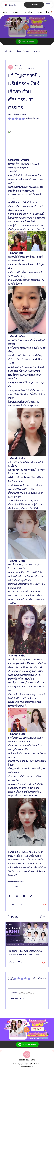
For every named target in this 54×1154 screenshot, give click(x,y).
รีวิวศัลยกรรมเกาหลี (15, 886)
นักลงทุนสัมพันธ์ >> (27, 1066)
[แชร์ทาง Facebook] (9, 895)
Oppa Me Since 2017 (27, 1060)
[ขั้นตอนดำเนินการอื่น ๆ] (44, 67)
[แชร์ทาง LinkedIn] (23, 895)
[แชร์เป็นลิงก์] (30, 895)
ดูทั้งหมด (43, 916)
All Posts (8, 51)
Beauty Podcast (23, 51)
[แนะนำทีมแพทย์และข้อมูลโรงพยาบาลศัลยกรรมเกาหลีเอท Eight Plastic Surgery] (27, 934)
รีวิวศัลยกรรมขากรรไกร (16, 881)
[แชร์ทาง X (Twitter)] (16, 895)
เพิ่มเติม (37, 51)
